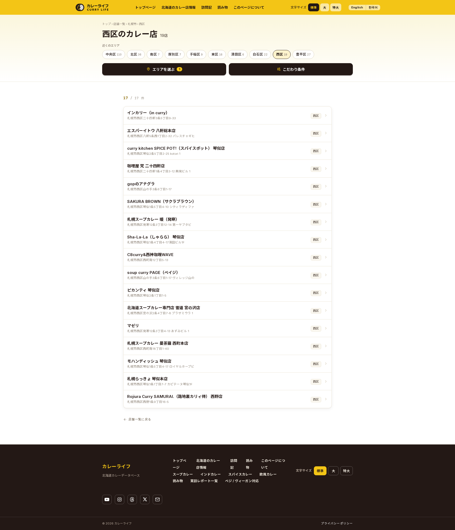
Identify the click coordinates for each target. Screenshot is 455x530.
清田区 (237, 54)
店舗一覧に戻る (139, 419)
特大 (336, 7)
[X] (145, 499)
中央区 (114, 54)
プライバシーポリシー (337, 523)
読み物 (222, 7)
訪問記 (206, 7)
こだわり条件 (294, 69)
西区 (281, 54)
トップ (106, 24)
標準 (313, 7)
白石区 (260, 54)
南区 (155, 54)
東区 (216, 54)
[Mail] (157, 499)
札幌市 (132, 24)
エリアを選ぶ (166, 69)
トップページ (145, 7)
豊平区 (303, 54)
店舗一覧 (119, 24)
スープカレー (183, 474)
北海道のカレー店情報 (178, 7)
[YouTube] (107, 499)
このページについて (249, 7)
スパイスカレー (240, 474)
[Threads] (132, 499)
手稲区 (196, 54)
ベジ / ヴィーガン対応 (242, 481)
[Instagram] (119, 499)
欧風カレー (268, 474)
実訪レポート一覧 (204, 481)
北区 (135, 54)
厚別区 (174, 54)
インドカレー (210, 474)
